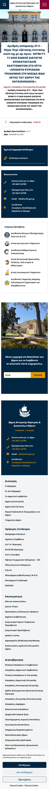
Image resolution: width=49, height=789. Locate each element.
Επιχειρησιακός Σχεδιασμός (18, 740)
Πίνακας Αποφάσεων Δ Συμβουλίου (21, 665)
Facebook (19, 430)
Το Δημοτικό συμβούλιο (16, 496)
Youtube (30, 430)
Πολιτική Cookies (16, 785)
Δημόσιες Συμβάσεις (14, 539)
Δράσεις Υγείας (12, 635)
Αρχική (7, 87)
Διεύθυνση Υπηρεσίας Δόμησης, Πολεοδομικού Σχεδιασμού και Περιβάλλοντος (25, 282)
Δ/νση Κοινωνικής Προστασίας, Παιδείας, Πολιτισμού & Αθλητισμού (25, 262)
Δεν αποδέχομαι (25, 772)
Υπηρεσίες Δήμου (13, 520)
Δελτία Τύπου (11, 606)
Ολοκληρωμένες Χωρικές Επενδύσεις (22, 719)
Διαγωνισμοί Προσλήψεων (17, 630)
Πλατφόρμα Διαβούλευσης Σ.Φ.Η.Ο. (21, 575)
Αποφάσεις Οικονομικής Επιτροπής (28, 87)
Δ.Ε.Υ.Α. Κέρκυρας (13, 544)
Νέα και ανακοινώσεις (15, 601)
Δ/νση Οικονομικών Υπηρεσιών (25, 272)
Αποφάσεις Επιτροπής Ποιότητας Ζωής (23, 699)
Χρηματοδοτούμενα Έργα (16, 714)
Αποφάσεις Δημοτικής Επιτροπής (20, 680)
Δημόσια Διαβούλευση (15, 617)
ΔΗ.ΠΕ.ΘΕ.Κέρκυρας (14, 549)
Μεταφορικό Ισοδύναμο (16, 580)
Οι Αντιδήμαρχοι (13, 491)
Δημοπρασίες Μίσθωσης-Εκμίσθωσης (22, 640)
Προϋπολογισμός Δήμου (16, 735)
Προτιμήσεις (24, 779)
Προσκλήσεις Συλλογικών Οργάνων (21, 611)
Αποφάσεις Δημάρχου (15, 704)
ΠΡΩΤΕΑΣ (9, 585)
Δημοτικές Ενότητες (14, 506)
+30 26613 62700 (19, 184)
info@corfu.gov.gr (26, 199)
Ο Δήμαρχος (10, 486)
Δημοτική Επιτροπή (14, 501)
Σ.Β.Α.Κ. (8, 570)
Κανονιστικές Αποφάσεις (16, 709)
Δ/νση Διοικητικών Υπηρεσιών (25, 243)
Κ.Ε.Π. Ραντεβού (12, 554)
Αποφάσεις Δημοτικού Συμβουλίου (21, 670)
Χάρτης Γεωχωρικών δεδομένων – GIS (22, 560)
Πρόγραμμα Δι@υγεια (15, 534)
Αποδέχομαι (24, 765)
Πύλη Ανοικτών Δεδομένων (18, 565)
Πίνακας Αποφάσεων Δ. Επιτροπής (21, 675)
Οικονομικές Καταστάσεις (17, 724)
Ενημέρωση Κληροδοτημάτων (19, 730)
